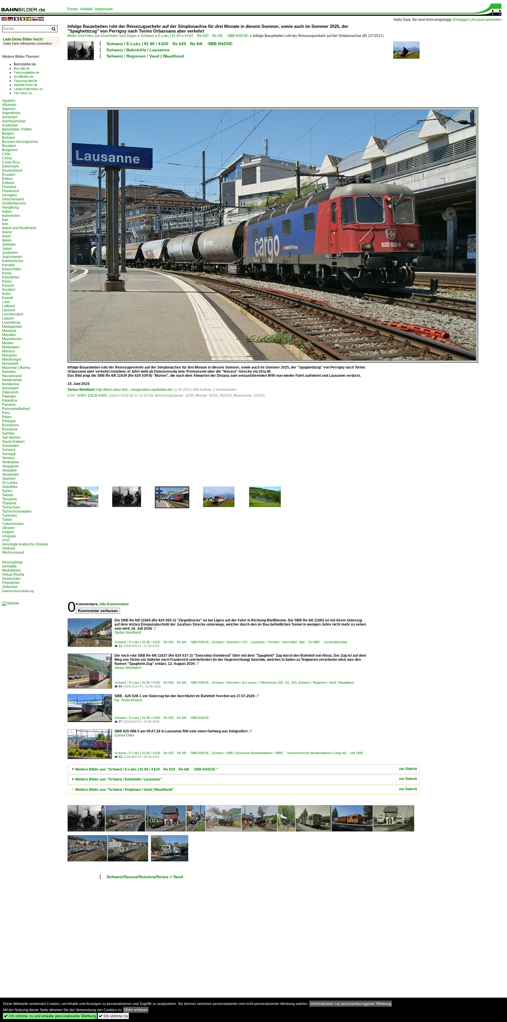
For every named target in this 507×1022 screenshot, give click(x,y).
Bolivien (8, 138)
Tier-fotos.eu (23, 93)
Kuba (6, 294)
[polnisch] (35, 19)
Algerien (9, 109)
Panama (9, 405)
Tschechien (11, 507)
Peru (6, 413)
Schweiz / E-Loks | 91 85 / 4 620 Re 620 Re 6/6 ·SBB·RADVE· (170, 43)
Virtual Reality (13, 574)
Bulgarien (10, 150)
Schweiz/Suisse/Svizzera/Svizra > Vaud (145, 876)
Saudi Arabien (13, 442)
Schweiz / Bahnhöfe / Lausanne (138, 50)
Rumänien (10, 425)
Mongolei (9, 355)
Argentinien (11, 113)
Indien (7, 212)
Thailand (9, 503)
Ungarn (8, 532)
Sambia (8, 433)
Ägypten (8, 101)
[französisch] (16, 19)
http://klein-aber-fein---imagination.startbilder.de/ (134, 390)
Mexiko (7, 343)
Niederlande (12, 380)
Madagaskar (12, 327)
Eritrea (7, 179)
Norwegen (10, 388)
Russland (9, 429)
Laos (6, 302)
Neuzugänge (12, 562)
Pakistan (9, 396)
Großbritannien (14, 203)
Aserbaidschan (14, 121)
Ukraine (8, 528)
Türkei (7, 520)
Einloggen (461, 20)
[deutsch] (10, 19)
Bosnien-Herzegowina (20, 142)
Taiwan (7, 495)
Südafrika (9, 487)
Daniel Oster (124, 735)
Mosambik (10, 363)
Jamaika (9, 244)
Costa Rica (11, 162)
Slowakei (9, 470)
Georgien (9, 195)
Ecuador (9, 175)
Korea (7, 281)
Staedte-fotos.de (25, 85)
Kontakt (86, 9)
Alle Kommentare (114, 604)
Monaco (8, 351)
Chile (6, 154)
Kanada (8, 265)
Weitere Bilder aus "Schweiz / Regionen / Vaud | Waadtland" (124, 790)
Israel (6, 236)
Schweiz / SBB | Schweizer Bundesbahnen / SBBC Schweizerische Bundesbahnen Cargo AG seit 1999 (287, 753)
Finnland (9, 187)
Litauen (8, 318)
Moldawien (11, 347)
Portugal (9, 421)
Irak (5, 220)
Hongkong (10, 207)
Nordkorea (10, 384)
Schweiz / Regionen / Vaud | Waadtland (145, 56)
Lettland (8, 306)
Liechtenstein (12, 314)
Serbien (8, 458)
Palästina (9, 400)
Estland (8, 183)
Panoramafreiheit (16, 409)
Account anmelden (487, 20)
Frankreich (10, 191)
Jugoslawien (12, 257)
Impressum (104, 9)
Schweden (10, 446)
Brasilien (9, 146)
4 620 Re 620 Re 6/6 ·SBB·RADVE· (217, 36)
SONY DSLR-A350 (92, 395)
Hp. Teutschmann (128, 700)
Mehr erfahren (136, 1010)
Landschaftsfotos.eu (28, 89)
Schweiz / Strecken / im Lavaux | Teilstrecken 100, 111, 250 (254, 682)
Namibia (9, 372)
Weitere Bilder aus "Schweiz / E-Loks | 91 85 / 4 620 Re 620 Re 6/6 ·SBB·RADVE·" (146, 769)
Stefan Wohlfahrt (81, 390)
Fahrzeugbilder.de (26, 72)
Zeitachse (10, 587)
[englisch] (4, 19)
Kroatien (9, 290)
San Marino (11, 437)
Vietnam (8, 548)
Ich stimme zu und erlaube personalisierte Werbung (50, 1016)
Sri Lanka (9, 483)
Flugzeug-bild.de (25, 80)
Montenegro (11, 359)
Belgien (8, 133)
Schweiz (147, 36)
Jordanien (10, 253)
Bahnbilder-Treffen (17, 129)
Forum (72, 9)
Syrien (7, 491)
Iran (5, 224)
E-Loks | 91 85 (169, 36)
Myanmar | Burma (16, 368)
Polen (6, 417)
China (7, 158)
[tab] (243, 769)
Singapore (10, 466)
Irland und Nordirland (19, 228)
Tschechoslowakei (16, 511)
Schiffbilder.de (23, 76)
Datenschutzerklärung (18, 591)
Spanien (9, 479)
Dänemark (10, 166)
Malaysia (9, 331)
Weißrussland (13, 552)
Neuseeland (12, 376)
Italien (7, 240)
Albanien (9, 105)
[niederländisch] (41, 19)
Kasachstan (11, 269)
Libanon (8, 310)
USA (5, 540)
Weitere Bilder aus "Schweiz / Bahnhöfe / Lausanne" (118, 779)
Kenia (6, 273)
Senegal (9, 454)
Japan (7, 248)
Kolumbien (10, 277)
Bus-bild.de (22, 68)
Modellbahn (11, 570)
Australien (10, 125)
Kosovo (8, 285)
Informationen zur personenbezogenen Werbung (350, 1003)
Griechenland (13, 199)
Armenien (10, 117)
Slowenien (10, 474)
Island (7, 232)
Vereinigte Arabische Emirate (25, 544)
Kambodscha (12, 261)
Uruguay (9, 536)
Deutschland (12, 170)
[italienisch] (22, 19)
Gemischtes (11, 579)
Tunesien (9, 515)
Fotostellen (11, 583)
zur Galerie (408, 769)
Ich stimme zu (113, 1016)
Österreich (10, 392)
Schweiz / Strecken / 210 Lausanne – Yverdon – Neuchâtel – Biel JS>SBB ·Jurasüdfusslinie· (280, 642)
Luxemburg (11, 322)
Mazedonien (12, 339)
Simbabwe (10, 462)
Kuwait (7, 298)
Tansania (9, 499)
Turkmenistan (13, 524)
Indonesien (11, 216)
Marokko (9, 335)
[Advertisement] (217, 82)
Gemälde (9, 566)
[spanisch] (28, 19)
